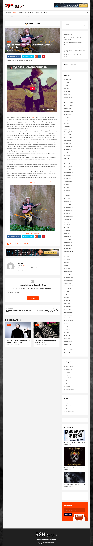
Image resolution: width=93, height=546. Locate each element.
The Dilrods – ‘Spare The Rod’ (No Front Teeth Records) (47, 311)
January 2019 (67, 344)
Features (30, 13)
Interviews (39, 13)
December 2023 (68, 172)
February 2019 (68, 341)
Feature (68, 372)
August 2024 (67, 149)
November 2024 (68, 140)
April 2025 (67, 126)
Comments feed (70, 408)
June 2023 (67, 190)
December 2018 (68, 347)
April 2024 (67, 161)
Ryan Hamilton (13, 243)
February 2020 (68, 306)
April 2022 (67, 230)
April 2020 (67, 300)
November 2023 (68, 175)
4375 (23, 265)
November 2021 (68, 245)
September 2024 (68, 146)
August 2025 (67, 114)
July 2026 (66, 82)
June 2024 (67, 155)
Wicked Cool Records (29, 243)
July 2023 (66, 187)
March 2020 (67, 303)
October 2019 (67, 318)
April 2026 (67, 91)
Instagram (36, 233)
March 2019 (67, 338)
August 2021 (67, 254)
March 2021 (67, 268)
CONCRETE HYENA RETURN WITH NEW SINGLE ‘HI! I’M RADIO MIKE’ (18, 341)
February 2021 (68, 271)
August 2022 (67, 219)
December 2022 (68, 207)
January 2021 (67, 274)
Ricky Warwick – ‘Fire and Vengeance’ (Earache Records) (73, 43)
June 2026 (67, 85)
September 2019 (68, 320)
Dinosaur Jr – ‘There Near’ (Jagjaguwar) (73, 47)
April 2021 (67, 265)
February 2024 (68, 166)
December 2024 (68, 137)
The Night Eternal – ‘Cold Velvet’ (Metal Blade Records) (74, 51)
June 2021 (67, 259)
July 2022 (66, 222)
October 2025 (67, 108)
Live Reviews (22, 13)
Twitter (31, 233)
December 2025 (68, 103)
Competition (69, 369)
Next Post (55, 308)
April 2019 (67, 335)
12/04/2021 (16, 50)
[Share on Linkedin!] (39, 56)
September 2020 (68, 286)
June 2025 (67, 120)
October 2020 (67, 283)
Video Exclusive (70, 389)
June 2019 (67, 329)
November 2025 (68, 105)
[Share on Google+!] (36, 56)
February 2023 (68, 201)
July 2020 (66, 291)
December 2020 (68, 277)
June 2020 (67, 294)
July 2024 (66, 152)
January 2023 (67, 204)
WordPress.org (70, 411)
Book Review (69, 366)
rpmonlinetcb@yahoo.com (11, 1)
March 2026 (67, 94)
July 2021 (66, 257)
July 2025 (66, 117)
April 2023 (67, 196)
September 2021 (68, 251)
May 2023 (66, 193)
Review (68, 383)
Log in (67, 403)
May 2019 (66, 332)
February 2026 (68, 97)
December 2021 (68, 242)
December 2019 (68, 312)
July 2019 (66, 326)
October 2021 (67, 248)
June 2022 (67, 225)
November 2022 (68, 210)
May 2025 (66, 123)
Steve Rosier (20, 243)
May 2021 (66, 262)
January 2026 (67, 100)
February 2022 (68, 236)
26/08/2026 (10, 344)
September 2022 (68, 216)
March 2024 (67, 164)
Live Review (69, 378)
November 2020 (68, 280)
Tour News (68, 386)
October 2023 (67, 178)
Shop (45, 13)
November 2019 (68, 315)
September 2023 (68, 181)
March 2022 (67, 233)
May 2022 (66, 227)
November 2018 (68, 350)
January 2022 (67, 239)
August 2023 (67, 184)
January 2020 (67, 309)
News (14, 13)
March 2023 (67, 198)
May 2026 (66, 88)
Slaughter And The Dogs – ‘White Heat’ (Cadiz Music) (73, 38)
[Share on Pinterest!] (43, 56)
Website (27, 233)
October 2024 (67, 143)
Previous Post (10, 308)
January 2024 (67, 169)
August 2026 (67, 79)
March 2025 (67, 129)
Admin (10, 50)
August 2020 (67, 289)
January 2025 (67, 135)
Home (6, 16)
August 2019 (67, 323)
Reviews (8, 13)
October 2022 (67, 213)
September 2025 (68, 111)
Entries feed (69, 406)
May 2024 (66, 158)
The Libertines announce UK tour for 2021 (18, 311)
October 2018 (67, 352)
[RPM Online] (14, 6)
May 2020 (66, 297)
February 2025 (68, 132)
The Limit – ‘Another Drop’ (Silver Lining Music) (73, 55)
